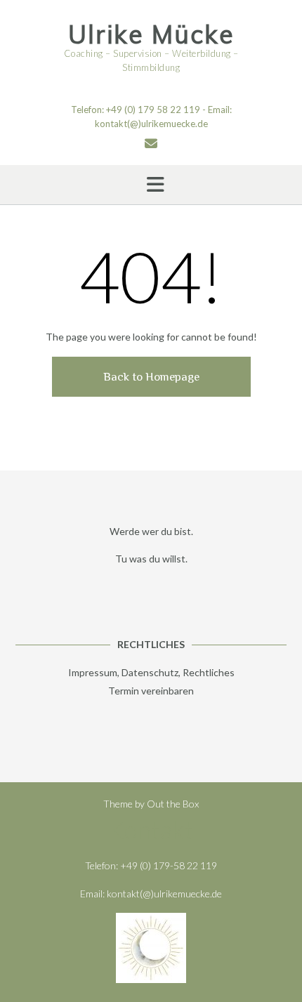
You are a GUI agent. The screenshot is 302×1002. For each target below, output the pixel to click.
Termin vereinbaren (151, 691)
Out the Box (173, 804)
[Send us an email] (151, 143)
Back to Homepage (151, 376)
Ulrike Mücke (151, 34)
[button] (151, 184)
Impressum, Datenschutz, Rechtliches (151, 672)
